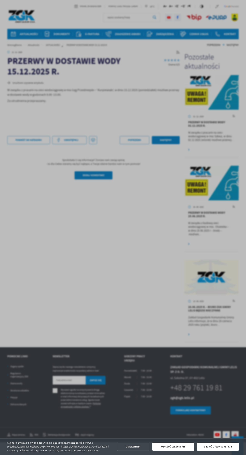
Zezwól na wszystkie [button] (218, 446)
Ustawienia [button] (133, 446)
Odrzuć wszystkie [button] (173, 446)
